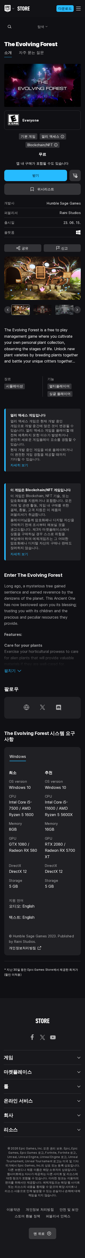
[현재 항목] (20, 310)
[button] (42, 671)
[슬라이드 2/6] (42, 310)
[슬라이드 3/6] (64, 310)
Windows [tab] (17, 756)
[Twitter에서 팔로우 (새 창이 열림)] (42, 708)
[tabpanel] (42, 825)
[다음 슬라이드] (77, 309)
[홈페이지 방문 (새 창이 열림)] (26, 708)
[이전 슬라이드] (7, 309)
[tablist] (42, 756)
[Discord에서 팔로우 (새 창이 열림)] (58, 708)
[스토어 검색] (9, 26)
